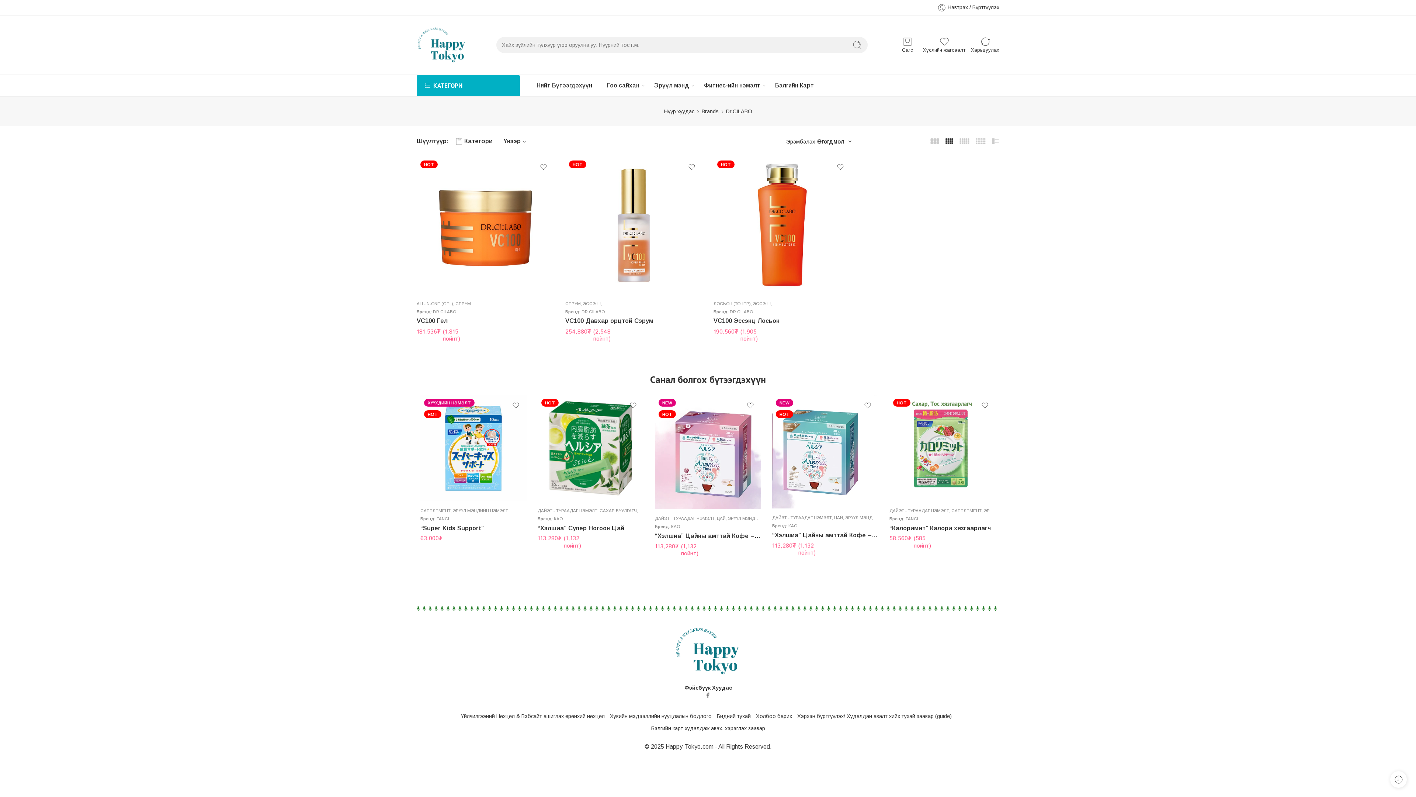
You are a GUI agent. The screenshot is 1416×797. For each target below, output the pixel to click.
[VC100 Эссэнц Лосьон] (782, 225)
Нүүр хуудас (679, 111)
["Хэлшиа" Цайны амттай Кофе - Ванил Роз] (708, 452)
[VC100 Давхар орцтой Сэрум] (634, 225)
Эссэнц (592, 303)
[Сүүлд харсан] (1398, 779)
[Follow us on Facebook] (708, 695)
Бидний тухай (734, 716)
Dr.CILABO (444, 311)
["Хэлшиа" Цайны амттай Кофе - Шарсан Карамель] (825, 451)
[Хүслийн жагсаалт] (543, 167)
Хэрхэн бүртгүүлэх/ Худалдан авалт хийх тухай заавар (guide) (874, 716)
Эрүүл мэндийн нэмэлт (480, 510)
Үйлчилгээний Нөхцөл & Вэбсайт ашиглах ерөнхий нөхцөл (533, 716)
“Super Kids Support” (452, 528)
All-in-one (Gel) (435, 303)
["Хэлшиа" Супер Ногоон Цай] (591, 448)
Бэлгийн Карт (794, 85)
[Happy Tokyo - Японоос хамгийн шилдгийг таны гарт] (442, 45)
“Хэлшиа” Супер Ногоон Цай (581, 528)
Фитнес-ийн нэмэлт (732, 85)
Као (558, 518)
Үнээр (512, 141)
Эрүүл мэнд (671, 85)
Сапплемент (435, 510)
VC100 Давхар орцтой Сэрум (609, 320)
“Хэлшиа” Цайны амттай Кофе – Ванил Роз (708, 535)
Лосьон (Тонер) (732, 303)
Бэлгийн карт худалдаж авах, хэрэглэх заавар (708, 728)
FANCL (443, 518)
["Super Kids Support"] (473, 448)
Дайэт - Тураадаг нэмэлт (567, 510)
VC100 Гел (432, 320)
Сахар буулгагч (618, 510)
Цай (643, 510)
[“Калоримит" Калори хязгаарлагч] (942, 448)
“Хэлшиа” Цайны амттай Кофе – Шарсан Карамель (825, 535)
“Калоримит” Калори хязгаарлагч (940, 528)
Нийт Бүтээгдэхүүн (564, 85)
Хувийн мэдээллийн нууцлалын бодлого (661, 716)
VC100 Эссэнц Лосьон (747, 320)
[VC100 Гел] (485, 225)
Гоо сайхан (623, 85)
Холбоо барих (774, 716)
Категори (478, 141)
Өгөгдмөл (830, 141)
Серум (463, 303)
